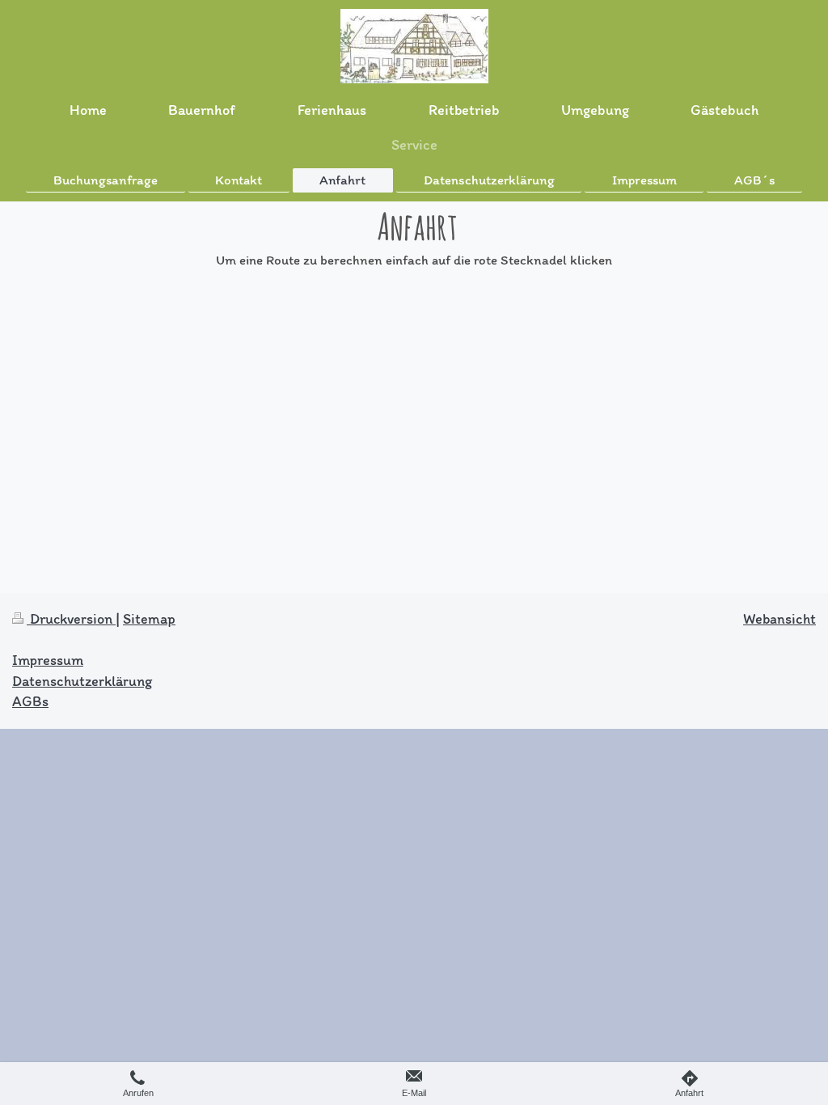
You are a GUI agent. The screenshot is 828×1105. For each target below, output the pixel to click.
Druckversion (71, 619)
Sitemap (149, 619)
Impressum (47, 660)
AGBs (30, 701)
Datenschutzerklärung (82, 681)
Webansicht (779, 619)
